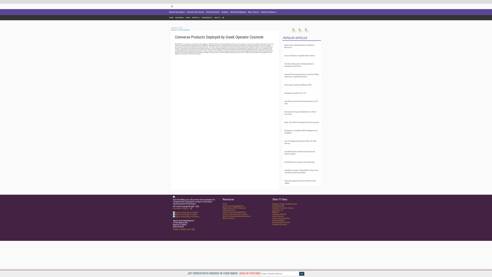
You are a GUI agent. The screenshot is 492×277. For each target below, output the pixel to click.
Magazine (233, 206)
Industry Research (229, 210)
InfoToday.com (277, 210)
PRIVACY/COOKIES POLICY (182, 229)
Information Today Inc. (181, 208)
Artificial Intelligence (238, 12)
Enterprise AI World (279, 214)
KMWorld (275, 212)
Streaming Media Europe (281, 222)
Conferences (206, 18)
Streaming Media (278, 220)
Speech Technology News (180, 30)
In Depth (195, 18)
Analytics (225, 12)
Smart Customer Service (281, 218)
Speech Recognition (177, 12)
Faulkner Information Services (283, 208)
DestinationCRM (278, 206)
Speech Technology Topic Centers (235, 214)
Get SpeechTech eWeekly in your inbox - (224, 273)
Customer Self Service (195, 12)
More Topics (253, 12)
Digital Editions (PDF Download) (234, 208)
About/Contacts (228, 218)
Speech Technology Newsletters (234, 212)
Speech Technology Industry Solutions (237, 216)
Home (171, 18)
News (188, 18)
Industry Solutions (268, 12)
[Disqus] (225, 87)
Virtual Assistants (213, 12)
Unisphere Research (279, 224)
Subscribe (179, 18)
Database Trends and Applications (284, 204)
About (217, 18)
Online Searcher (278, 216)
